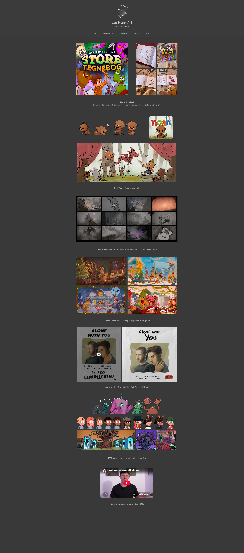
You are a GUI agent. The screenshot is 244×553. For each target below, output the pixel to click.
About (136, 33)
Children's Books (108, 33)
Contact (147, 33)
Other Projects (124, 33)
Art (95, 33)
